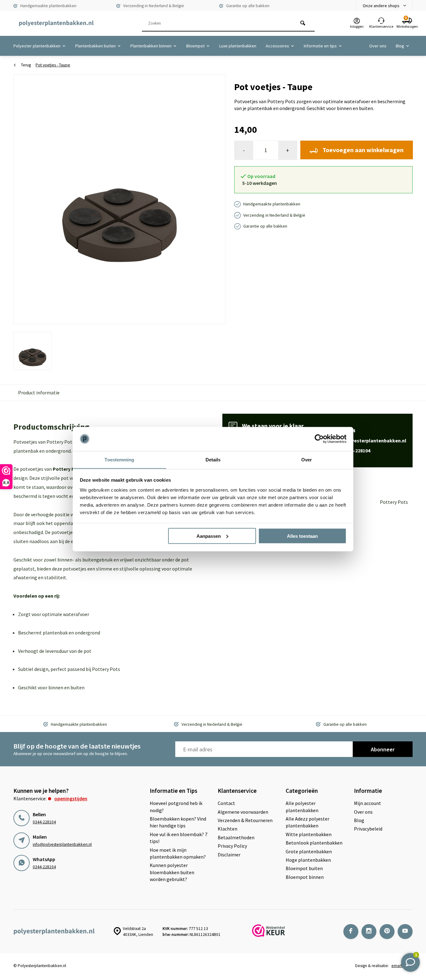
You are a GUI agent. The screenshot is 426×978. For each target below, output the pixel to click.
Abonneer (383, 749)
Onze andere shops (381, 5)
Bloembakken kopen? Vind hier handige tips (178, 822)
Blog (400, 46)
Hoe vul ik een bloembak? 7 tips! (178, 837)
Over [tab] (306, 459)
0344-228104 (44, 822)
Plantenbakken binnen (151, 46)
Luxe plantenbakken (237, 46)
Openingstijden (70, 798)
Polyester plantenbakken (37, 46)
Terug (26, 65)
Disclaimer (229, 854)
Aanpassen (208, 535)
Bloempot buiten (304, 868)
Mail (361, 440)
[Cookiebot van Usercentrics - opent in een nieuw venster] (319, 439)
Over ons (377, 46)
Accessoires (277, 46)
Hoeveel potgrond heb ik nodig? (176, 806)
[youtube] (405, 931)
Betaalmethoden (236, 837)
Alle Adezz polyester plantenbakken (307, 822)
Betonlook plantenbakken (314, 843)
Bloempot (195, 46)
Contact (226, 803)
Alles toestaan (302, 535)
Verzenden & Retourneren (245, 820)
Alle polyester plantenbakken (302, 806)
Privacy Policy (232, 846)
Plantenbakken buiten (95, 46)
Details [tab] (213, 459)
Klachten (227, 829)
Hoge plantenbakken (308, 860)
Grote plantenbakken (309, 851)
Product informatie (39, 392)
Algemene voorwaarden (243, 812)
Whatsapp (343, 450)
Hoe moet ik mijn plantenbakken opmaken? (178, 853)
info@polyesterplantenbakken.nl (62, 844)
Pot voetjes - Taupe (53, 65)
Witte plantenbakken (309, 834)
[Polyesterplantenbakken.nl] (56, 23)
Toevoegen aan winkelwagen (363, 150)
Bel (336, 430)
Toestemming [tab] (119, 459)
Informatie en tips (320, 46)
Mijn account (367, 803)
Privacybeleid (368, 829)
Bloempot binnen (305, 877)
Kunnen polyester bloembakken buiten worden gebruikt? (172, 872)
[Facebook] (350, 931)
